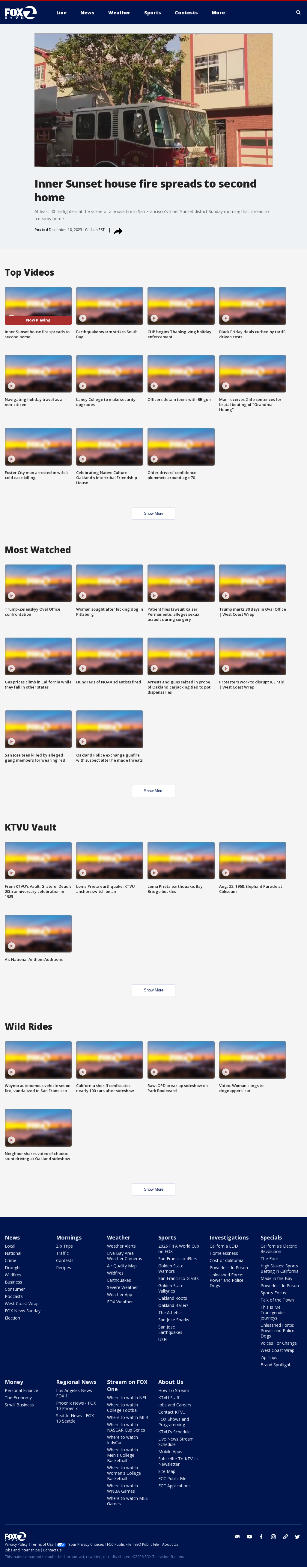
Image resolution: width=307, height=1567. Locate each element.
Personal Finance (21, 1390)
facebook (261, 1537)
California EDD (224, 1246)
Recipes (63, 1267)
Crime (10, 1260)
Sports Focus (273, 1293)
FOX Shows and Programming (173, 1421)
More (218, 12)
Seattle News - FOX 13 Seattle (75, 1418)
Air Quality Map (122, 1266)
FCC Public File (172, 1478)
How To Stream (173, 1390)
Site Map (166, 1471)
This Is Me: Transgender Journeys (273, 1312)
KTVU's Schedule (174, 1432)
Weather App (119, 1294)
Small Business (19, 1405)
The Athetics (170, 1312)
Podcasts (14, 1296)
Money (14, 1381)
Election (12, 1318)
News (12, 1237)
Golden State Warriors (170, 1268)
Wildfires (13, 1275)
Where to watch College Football (123, 1407)
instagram (273, 1537)
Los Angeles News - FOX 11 (75, 1393)
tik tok (285, 1537)
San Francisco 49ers (177, 1258)
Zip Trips (64, 1246)
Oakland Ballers (173, 1305)
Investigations (229, 1237)
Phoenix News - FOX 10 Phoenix (76, 1405)
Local (10, 1246)
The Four (269, 1258)
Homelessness (224, 1253)
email (237, 1537)
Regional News (76, 1381)
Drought (13, 1267)
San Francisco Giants (178, 1278)
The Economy (18, 1397)
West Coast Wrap (22, 1303)
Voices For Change (279, 1343)
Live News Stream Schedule (176, 1441)
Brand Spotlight (276, 1364)
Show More (153, 513)
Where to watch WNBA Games (122, 1488)
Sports (167, 1237)
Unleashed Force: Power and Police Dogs (226, 1280)
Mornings (69, 1237)
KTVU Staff (168, 1397)
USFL (163, 1339)
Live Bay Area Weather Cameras (124, 1255)
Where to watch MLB (127, 1417)
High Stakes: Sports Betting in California (280, 1268)
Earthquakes (119, 1280)
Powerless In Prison (229, 1267)
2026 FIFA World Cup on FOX (178, 1248)
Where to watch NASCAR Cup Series (126, 1427)
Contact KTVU (172, 1412)
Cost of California (226, 1260)
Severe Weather (122, 1287)
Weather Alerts (121, 1246)
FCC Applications (174, 1486)
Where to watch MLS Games (127, 1500)
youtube (249, 1537)
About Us (170, 1381)
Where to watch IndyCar (122, 1439)
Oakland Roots (172, 1298)
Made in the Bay (276, 1278)
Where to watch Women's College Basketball (124, 1473)
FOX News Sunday (22, 1311)
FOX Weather (120, 1302)
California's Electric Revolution (279, 1248)
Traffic (62, 1253)
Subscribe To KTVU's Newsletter (178, 1461)
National (13, 1253)
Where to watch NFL (127, 1397)
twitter (297, 1537)
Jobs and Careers (174, 1405)
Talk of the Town (277, 1300)
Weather (118, 1237)
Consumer (15, 1289)
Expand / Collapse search (298, 12)
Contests (64, 1260)
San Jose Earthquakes (170, 1329)
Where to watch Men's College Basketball (122, 1455)
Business (13, 1282)
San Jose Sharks (173, 1320)
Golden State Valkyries (170, 1288)
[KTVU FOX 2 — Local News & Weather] (24, 12)
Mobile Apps (170, 1451)
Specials (271, 1237)
